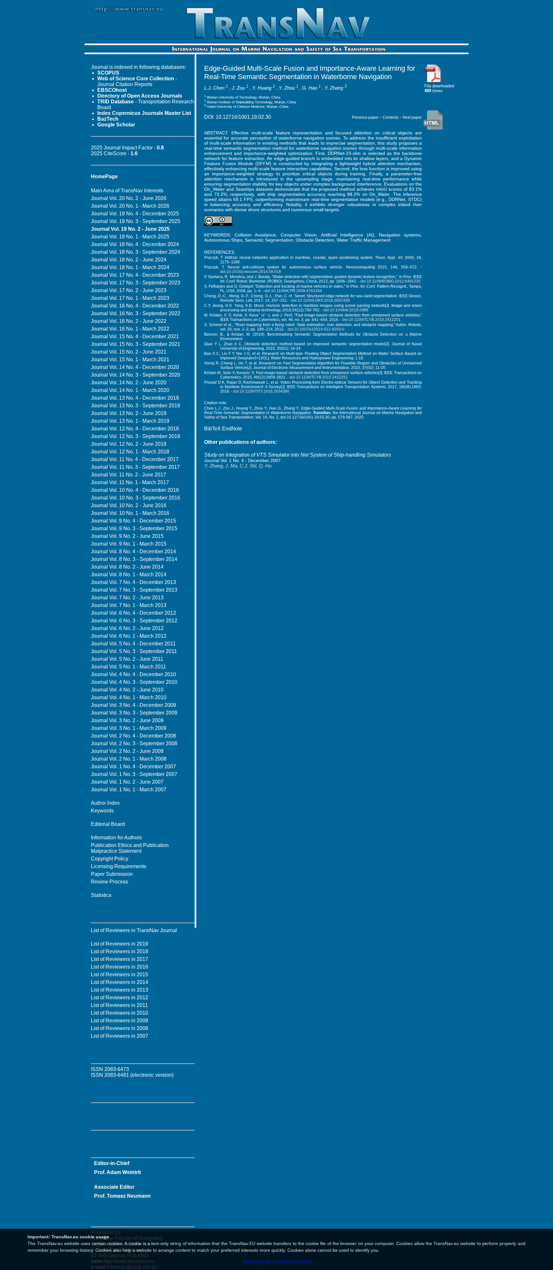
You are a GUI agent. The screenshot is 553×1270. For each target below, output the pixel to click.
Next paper (412, 117)
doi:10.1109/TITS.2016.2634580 (261, 391)
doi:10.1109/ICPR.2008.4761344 (293, 291)
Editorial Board (108, 824)
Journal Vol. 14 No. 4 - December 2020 (135, 367)
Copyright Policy (109, 858)
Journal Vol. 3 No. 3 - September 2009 (134, 712)
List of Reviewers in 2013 (119, 990)
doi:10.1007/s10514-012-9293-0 (316, 329)
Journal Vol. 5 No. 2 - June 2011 (127, 659)
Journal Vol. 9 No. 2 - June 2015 (127, 536)
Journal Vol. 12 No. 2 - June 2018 (128, 444)
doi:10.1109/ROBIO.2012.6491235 (390, 281)
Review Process (109, 881)
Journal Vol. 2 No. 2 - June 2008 (127, 751)
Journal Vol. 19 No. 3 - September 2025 (135, 221)
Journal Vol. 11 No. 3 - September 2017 (135, 467)
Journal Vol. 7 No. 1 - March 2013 (128, 605)
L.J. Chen (214, 88)
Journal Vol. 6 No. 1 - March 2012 (128, 636)
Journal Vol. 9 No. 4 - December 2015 (133, 520)
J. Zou (238, 88)
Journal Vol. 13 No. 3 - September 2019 (135, 405)
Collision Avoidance (255, 234)
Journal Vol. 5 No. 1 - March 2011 (128, 666)
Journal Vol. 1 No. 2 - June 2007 (127, 782)
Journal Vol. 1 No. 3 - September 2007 (134, 774)
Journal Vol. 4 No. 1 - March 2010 (128, 697)
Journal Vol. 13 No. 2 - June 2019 (128, 413)
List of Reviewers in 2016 (119, 967)
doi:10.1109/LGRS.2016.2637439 (320, 300)
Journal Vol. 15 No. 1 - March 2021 (130, 359)
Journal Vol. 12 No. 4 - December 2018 (135, 428)
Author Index (105, 803)
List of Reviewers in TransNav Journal (134, 930)
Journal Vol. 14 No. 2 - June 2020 (128, 382)
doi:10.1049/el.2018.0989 (346, 310)
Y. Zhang (334, 88)
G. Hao (309, 88)
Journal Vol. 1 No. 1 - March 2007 (128, 789)
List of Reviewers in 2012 (119, 997)
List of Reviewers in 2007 (119, 1036)
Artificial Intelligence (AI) (347, 234)
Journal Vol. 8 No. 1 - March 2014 (128, 574)
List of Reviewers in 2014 (119, 982)
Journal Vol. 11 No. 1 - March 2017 (130, 482)
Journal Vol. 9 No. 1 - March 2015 (128, 544)
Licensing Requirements (118, 866)
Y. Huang (261, 88)
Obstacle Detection (315, 240)
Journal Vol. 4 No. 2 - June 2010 (127, 689)
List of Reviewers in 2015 (119, 974)
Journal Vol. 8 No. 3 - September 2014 (134, 559)
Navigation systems (400, 234)
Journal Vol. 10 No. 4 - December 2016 (135, 490)
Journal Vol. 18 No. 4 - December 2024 (135, 244)
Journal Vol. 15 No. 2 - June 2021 (128, 352)
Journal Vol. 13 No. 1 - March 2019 (130, 421)
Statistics (101, 895)
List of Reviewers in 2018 (119, 951)
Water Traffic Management (363, 240)
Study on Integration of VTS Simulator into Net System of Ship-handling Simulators (297, 455)
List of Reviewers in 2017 (119, 959)
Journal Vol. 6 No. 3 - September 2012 (134, 620)
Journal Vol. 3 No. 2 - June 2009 (127, 720)
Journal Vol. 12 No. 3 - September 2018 (135, 436)
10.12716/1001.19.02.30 (243, 117)
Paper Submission (112, 874)
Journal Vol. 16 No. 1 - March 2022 (130, 328)
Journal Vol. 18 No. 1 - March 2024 (130, 267)
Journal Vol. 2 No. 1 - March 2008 (128, 759)
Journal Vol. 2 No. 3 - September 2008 (134, 743)
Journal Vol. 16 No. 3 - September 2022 (135, 313)
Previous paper (365, 117)
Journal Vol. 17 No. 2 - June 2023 (128, 290)
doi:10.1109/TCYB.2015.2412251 (371, 319)
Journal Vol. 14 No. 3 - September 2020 (135, 375)
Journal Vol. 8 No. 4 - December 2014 (133, 551)
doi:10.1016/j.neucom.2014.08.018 (250, 271)
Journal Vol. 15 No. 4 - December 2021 (135, 336)
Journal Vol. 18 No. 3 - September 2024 (135, 252)
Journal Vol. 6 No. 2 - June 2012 (127, 628)
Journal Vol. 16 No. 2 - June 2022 (128, 321)
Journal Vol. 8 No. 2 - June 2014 (127, 567)
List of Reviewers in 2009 (119, 1020)
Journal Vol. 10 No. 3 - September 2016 (135, 497)
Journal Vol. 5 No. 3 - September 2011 (134, 651)
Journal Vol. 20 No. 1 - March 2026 (130, 206)
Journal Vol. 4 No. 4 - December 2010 (133, 674)
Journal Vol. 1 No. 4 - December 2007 (133, 766)
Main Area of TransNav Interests (127, 190)
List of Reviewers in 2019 (119, 944)
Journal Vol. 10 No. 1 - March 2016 (130, 513)
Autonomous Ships (223, 240)
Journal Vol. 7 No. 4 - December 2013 (133, 582)
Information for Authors (116, 837)
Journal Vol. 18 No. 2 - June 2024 (128, 259)
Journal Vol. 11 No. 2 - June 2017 (128, 474)
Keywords (102, 810)
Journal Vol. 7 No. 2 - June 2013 (127, 597)
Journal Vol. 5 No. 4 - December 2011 (133, 643)
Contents (390, 117)
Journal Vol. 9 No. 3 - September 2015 (134, 528)
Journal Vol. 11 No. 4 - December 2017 (135, 459)
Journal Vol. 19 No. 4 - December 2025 (135, 213)
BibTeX (212, 428)
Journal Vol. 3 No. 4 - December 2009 (133, 705)
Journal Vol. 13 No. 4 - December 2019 (135, 398)
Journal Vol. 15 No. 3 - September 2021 (135, 344)
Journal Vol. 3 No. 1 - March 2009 (128, 728)
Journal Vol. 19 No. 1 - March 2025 (130, 236)
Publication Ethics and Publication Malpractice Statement (130, 848)
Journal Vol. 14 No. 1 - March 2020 (130, 390)
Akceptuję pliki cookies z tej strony (276, 1261)
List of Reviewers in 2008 (119, 1028)
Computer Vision (299, 234)
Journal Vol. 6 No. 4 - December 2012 (133, 613)
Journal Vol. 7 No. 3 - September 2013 (134, 590)
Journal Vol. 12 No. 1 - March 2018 (130, 451)
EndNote (232, 428)
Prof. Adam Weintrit (117, 1172)
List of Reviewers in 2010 (119, 1013)
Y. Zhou (287, 88)
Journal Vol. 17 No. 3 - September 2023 (135, 282)
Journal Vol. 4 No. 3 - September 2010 (134, 682)
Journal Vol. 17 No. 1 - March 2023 (130, 298)
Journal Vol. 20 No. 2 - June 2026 (128, 198)
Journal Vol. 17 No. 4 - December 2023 (135, 275)
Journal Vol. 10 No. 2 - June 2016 (128, 505)
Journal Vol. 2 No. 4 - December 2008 (133, 736)
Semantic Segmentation (269, 240)
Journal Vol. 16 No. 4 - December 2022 (135, 305)
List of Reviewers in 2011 (119, 1005)
